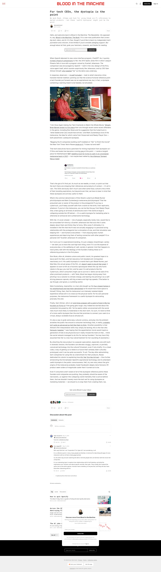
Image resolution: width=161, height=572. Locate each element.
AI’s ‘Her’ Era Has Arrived (89, 357)
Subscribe (147, 4)
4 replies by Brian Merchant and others (66, 476)
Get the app (88, 564)
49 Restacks (70, 402)
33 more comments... (55, 483)
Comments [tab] (54, 420)
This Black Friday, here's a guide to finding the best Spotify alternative (70, 499)
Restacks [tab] (61, 420)
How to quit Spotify (59, 496)
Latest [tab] (56, 492)
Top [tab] (52, 492)
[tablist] (57, 420)
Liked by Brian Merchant (61, 437)
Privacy (80, 560)
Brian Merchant (58, 25)
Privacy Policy (93, 539)
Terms (85, 560)
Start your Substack (76, 564)
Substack (72, 568)
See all (53, 535)
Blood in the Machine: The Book (67, 38)
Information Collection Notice (80, 539)
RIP (69, 154)
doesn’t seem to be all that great (94, 264)
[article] (80, 500)
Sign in (156, 4)
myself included (76, 75)
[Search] (136, 3)
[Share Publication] (140, 3)
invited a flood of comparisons (61, 61)
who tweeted (67, 71)
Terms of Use (88, 537)
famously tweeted (57, 330)
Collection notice (92, 560)
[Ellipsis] (110, 435)
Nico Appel (57, 446)
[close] (96, 510)
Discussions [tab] (63, 492)
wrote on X (79, 144)
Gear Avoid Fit (58, 435)
